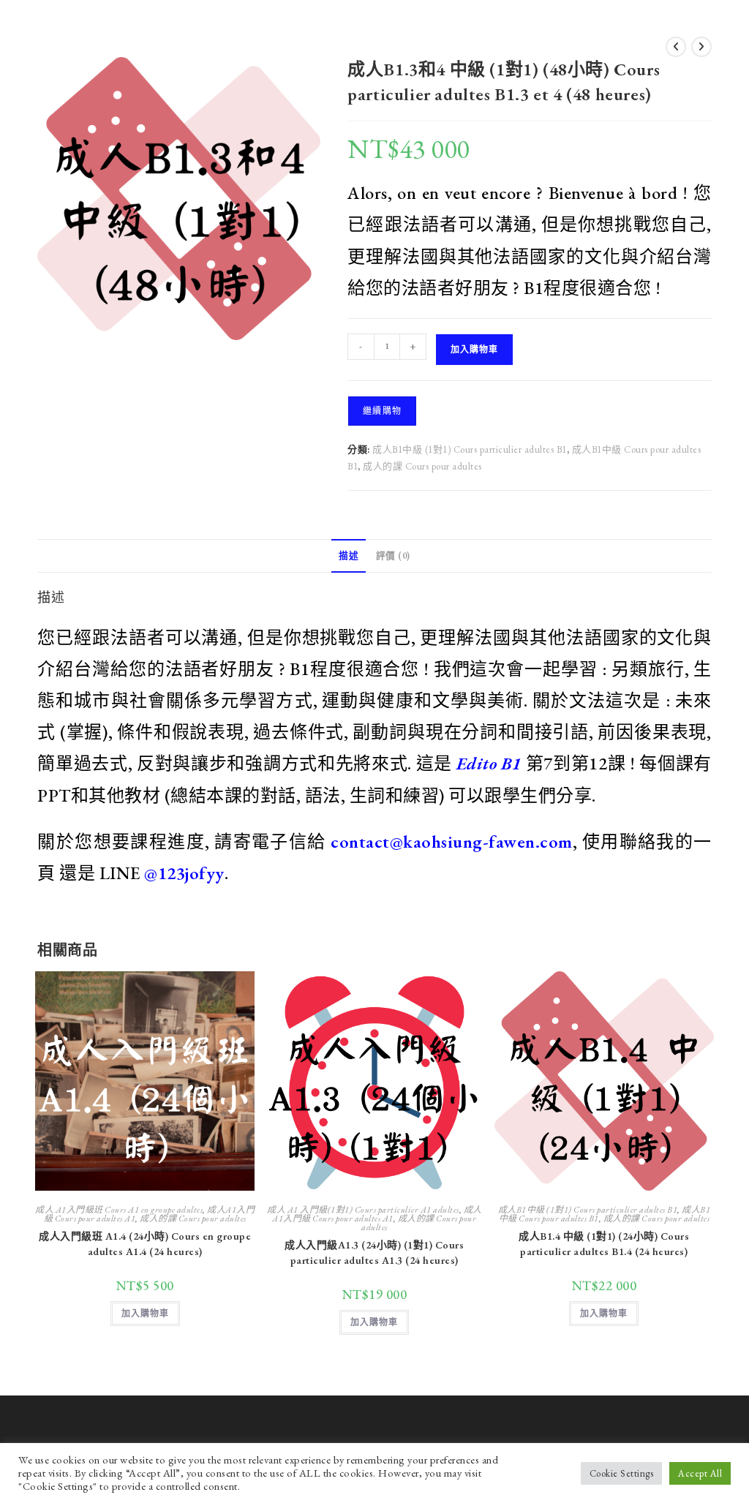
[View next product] (701, 47)
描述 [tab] (348, 555)
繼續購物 (382, 411)
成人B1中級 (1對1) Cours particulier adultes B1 (469, 449)
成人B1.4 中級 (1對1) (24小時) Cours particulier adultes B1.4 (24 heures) (604, 1243)
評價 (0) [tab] (393, 555)
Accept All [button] (700, 1473)
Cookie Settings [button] (622, 1473)
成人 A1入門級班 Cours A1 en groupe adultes (119, 1210)
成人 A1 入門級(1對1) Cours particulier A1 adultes (363, 1210)
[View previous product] (676, 47)
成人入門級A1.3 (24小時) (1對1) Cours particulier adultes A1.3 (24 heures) (374, 1252)
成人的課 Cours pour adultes (422, 466)
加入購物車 (474, 349)
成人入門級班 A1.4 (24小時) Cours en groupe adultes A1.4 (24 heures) (145, 1243)
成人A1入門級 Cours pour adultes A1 (376, 1214)
